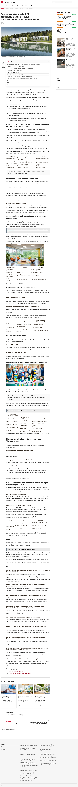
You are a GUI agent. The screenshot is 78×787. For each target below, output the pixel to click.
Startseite (3, 744)
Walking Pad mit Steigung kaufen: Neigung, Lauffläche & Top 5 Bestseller (70, 40)
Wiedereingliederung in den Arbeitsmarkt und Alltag (17, 74)
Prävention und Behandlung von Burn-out (15, 66)
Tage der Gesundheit (29, 8)
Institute (12, 5)
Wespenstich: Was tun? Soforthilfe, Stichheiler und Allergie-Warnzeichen (70, 50)
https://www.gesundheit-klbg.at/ (16, 671)
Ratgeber (27, 5)
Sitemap (3, 746)
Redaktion (7, 24)
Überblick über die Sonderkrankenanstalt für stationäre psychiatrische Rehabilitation (23, 64)
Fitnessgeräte (16, 8)
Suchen (74, 2)
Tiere (23, 5)
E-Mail (8, 714)
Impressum (33, 5)
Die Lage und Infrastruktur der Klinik (14, 70)
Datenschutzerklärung (6, 752)
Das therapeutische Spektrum (13, 72)
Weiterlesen (4, 707)
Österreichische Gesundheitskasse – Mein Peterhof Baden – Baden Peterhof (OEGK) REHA (40, 698)
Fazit (8, 80)
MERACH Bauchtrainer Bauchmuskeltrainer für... (67, 17)
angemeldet (8, 732)
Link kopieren (13, 714)
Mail (3, 62)
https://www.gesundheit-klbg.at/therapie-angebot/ (20, 673)
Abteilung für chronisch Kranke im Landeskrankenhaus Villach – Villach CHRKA (25, 698)
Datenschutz (74, 785)
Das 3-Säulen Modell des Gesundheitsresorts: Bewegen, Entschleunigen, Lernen (22, 78)
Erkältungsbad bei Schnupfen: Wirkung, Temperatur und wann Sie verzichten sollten (70, 61)
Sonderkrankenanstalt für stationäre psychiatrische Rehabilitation (20, 68)
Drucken (3, 67)
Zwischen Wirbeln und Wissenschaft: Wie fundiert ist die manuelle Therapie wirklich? (7, 698)
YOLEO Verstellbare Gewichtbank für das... (66, 30)
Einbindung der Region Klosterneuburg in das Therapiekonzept (19, 76)
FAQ (8, 82)
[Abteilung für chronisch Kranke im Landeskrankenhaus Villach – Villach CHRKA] (25, 689)
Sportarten (18, 5)
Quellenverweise (10, 84)
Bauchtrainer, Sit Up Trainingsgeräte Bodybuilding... (68, 23)
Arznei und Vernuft (5, 5)
